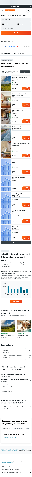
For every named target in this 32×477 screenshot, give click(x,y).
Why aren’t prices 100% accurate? (11, 472)
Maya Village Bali (17, 194)
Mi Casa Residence (17, 161)
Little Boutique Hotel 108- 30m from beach (21, 144)
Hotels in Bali (3, 450)
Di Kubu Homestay (17, 227)
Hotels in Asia (16, 449)
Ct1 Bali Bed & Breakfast (19, 210)
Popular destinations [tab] (18, 428)
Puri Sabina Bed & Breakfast (20, 94)
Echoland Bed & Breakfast (19, 77)
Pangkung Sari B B (17, 110)
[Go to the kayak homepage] (10, 10)
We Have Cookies (17, 127)
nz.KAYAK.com (4, 449)
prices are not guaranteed (7, 462)
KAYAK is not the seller (8, 467)
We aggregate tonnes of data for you (12, 469)
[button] (30, 6)
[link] (16, 301)
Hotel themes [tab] (6, 428)
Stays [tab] (27, 428)
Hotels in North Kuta (12, 450)
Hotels (10, 449)
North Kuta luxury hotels (10, 437)
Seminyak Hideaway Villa (19, 177)
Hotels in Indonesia (25, 449)
